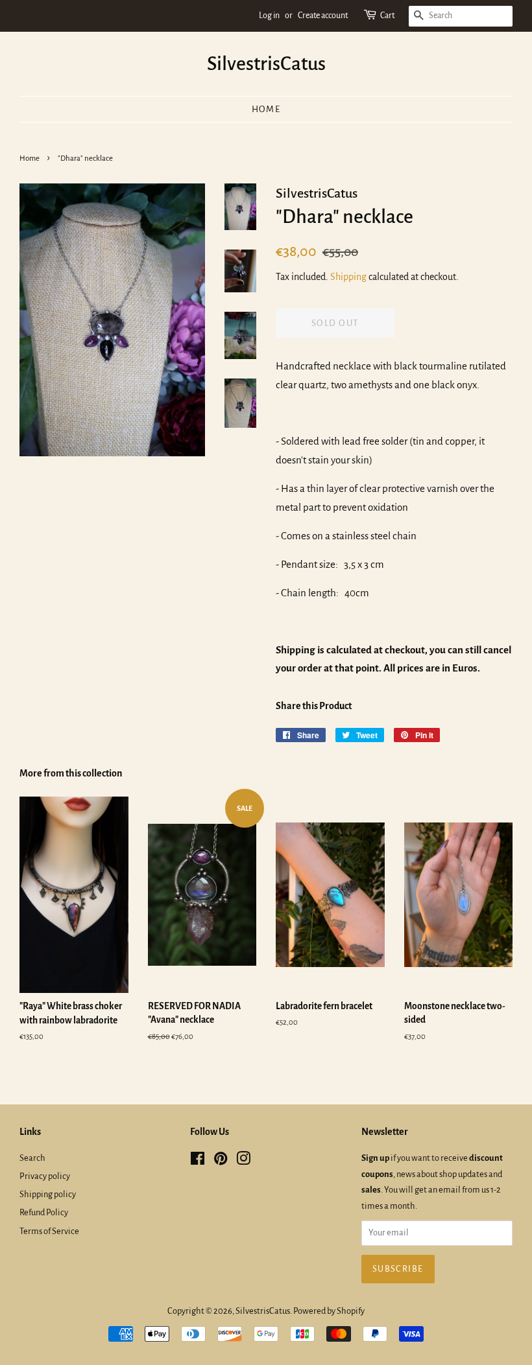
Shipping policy (47, 1194)
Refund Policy (43, 1212)
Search (32, 1158)
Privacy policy (44, 1176)
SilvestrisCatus (266, 63)
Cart (387, 15)
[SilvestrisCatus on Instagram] (243, 1161)
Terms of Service (49, 1231)
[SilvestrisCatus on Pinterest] (220, 1161)
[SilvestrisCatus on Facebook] (197, 1161)
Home (266, 109)
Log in (269, 15)
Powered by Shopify (329, 1311)
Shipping (348, 277)
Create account (323, 15)
